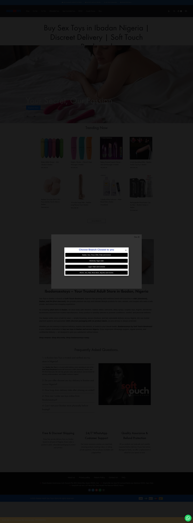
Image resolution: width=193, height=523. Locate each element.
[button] (126, 250)
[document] (96, 261)
